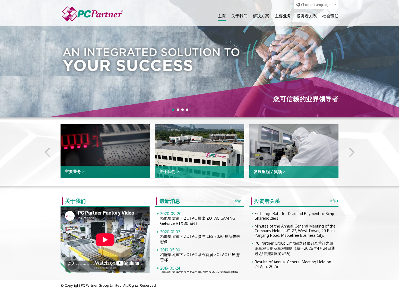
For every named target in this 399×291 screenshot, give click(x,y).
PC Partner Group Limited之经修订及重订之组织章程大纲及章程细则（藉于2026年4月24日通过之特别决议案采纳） (295, 248)
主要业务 (283, 15)
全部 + (239, 201)
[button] (173, 109)
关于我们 (239, 15)
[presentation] (47, 151)
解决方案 (261, 15)
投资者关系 (306, 15)
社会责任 (330, 15)
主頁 (222, 15)
